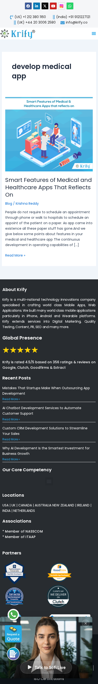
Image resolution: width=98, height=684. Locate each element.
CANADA (25, 505)
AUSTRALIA (42, 505)
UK (13, 505)
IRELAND (83, 505)
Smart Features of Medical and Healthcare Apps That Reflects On (48, 187)
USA (5, 505)
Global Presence (22, 338)
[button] (49, 481)
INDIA (6, 510)
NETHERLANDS (24, 510)
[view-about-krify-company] (19, 33)
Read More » (15, 255)
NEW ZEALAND (63, 505)
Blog (8, 203)
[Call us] (13, 653)
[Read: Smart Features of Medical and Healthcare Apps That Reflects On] (49, 134)
